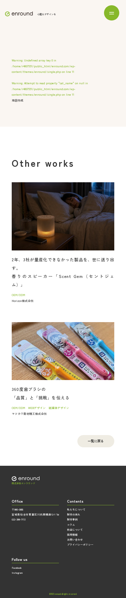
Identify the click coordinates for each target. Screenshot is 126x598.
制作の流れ (73, 514)
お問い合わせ (75, 539)
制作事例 (72, 519)
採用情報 (72, 534)
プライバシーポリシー (80, 544)
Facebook (17, 567)
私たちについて (76, 509)
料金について (75, 529)
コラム (71, 524)
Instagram (17, 572)
